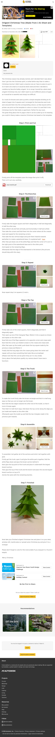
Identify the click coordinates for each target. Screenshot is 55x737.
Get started (5, 707)
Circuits (4, 681)
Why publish (5, 705)
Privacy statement (30, 731)
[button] (2, 2)
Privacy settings (40, 731)
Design (4, 686)
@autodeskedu (8, 725)
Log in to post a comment (27, 654)
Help (3, 709)
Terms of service (19, 731)
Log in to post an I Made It (27, 596)
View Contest (46, 567)
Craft (3, 688)
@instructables (8, 722)
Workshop (4, 683)
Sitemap (4, 712)
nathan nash (7, 28)
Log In (27, 648)
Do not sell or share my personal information (15, 734)
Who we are (5, 714)
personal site (8, 73)
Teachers (4, 697)
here (43, 239)
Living (13, 28)
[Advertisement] (27, 12)
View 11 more (44, 322)
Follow (13, 67)
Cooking (4, 690)
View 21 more (44, 216)
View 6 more (44, 447)
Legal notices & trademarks (35, 734)
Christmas (20, 28)
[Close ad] (52, 7)
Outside (4, 695)
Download (48, 185)
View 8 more (44, 285)
